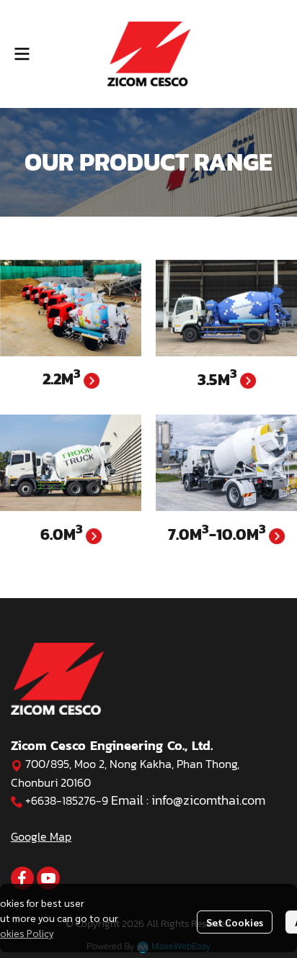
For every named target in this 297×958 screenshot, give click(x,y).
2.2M (63, 379)
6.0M (63, 534)
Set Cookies (234, 922)
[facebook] (22, 878)
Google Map (41, 836)
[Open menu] (21, 54)
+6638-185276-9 (66, 800)
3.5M (219, 380)
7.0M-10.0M (218, 534)
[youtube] (48, 878)
